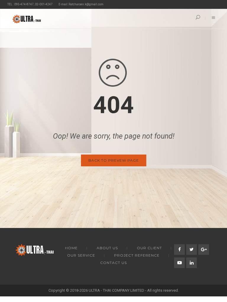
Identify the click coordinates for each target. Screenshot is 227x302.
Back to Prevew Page (113, 160)
